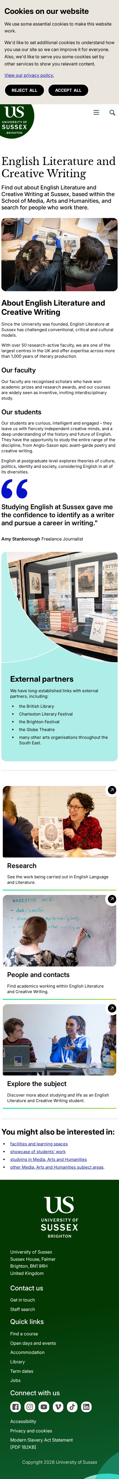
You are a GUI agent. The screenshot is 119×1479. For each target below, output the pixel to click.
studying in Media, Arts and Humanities (48, 1159)
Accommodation (27, 1352)
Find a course (24, 1333)
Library (17, 1361)
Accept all (68, 90)
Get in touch (22, 1300)
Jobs (15, 1380)
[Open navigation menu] (96, 112)
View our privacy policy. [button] (29, 75)
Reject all (24, 90)
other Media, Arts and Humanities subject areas (57, 1167)
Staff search (22, 1309)
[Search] (112, 116)
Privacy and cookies (31, 1431)
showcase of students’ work (38, 1151)
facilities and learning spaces (39, 1143)
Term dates (21, 1371)
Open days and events (33, 1343)
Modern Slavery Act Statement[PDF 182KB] (41, 1443)
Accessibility (23, 1421)
